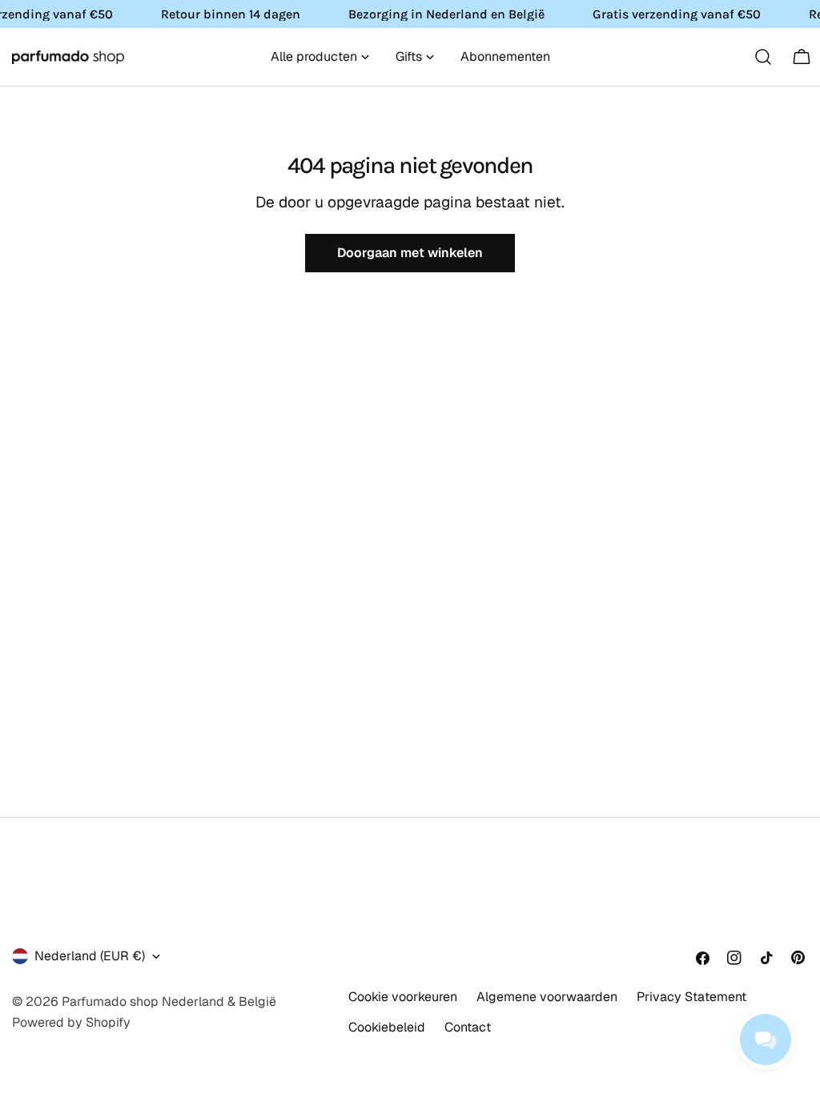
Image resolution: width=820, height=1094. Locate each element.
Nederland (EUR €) (89, 955)
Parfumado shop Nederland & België (169, 1001)
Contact (467, 1027)
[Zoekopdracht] (763, 57)
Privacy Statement (691, 996)
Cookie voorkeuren (402, 996)
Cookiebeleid (386, 1027)
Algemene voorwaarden (546, 996)
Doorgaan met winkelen (410, 252)
